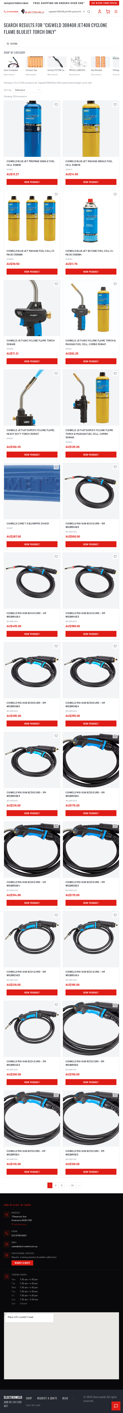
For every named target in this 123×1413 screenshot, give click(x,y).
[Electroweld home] (32, 11)
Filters (13, 43)
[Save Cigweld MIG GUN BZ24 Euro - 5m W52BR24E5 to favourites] (56, 915)
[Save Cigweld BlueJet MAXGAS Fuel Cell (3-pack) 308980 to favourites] (56, 194)
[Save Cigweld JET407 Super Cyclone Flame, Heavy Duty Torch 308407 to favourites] (56, 373)
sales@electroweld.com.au (16, 3)
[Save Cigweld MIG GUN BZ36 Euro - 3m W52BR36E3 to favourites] (56, 735)
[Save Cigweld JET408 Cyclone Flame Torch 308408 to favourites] (56, 283)
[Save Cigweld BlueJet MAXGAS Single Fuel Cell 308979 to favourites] (115, 104)
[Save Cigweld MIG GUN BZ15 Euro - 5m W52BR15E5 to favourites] (115, 1004)
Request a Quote (22, 1262)
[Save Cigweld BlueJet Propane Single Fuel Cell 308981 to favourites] (56, 104)
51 (72, 1185)
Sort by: (8, 90)
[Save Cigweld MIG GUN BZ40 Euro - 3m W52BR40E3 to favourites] (115, 556)
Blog (65, 1398)
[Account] (99, 11)
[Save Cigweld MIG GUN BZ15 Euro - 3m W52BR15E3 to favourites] (115, 1094)
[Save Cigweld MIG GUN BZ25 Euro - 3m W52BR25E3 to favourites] (115, 825)
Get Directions (20, 1224)
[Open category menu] (116, 11)
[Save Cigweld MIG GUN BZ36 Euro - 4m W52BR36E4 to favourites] (115, 646)
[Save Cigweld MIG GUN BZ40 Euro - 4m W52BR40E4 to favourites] (56, 556)
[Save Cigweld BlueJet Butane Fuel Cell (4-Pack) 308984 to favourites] (115, 194)
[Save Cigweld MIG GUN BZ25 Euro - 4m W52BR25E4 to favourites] (56, 825)
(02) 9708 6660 (19, 1235)
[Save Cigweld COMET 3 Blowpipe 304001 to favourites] (56, 466)
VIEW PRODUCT (32, 182)
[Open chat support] (115, 1405)
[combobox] (69, 11)
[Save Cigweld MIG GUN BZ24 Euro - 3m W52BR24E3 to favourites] (56, 1004)
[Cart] (107, 11)
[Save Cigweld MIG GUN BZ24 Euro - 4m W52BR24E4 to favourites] (115, 915)
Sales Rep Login (33, 1405)
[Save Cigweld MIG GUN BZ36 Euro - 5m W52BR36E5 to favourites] (56, 646)
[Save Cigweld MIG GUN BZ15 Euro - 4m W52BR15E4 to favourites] (56, 1094)
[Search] (89, 11)
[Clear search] (84, 11)
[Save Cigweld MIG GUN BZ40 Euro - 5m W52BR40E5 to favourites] (115, 466)
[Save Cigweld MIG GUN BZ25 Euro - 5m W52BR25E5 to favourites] (115, 735)
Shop (29, 1398)
